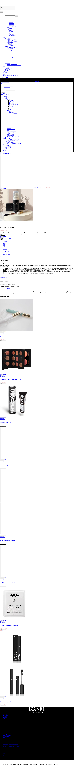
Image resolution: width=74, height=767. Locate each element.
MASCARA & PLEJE (12, 35)
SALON (4, 37)
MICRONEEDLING (10, 56)
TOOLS (6, 36)
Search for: (2, 16)
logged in (8, 288)
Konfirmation (9, 43)
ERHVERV (4, 59)
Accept (1, 766)
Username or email (4, 2)
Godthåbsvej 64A (6, 752)
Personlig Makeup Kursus (12, 64)
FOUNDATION (11, 24)
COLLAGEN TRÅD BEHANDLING (13, 57)
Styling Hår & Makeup (11, 39)
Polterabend (9, 44)
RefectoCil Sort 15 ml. (5, 422)
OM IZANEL (7, 67)
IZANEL (6, 759)
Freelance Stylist (10, 42)
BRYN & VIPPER (10, 48)
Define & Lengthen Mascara (7, 702)
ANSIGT (8, 21)
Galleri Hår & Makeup (11, 45)
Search (3, 92)
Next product (3, 188)
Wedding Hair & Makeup (12, 41)
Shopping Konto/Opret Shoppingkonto (10, 75)
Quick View (2, 333)
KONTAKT (6, 70)
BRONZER (11, 31)
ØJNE (8, 32)
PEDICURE (9, 49)
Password (2, 4)
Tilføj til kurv (3, 235)
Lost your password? (4, 13)
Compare (2, 237)
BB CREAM (11, 22)
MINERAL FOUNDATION (13, 26)
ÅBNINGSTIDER (8, 69)
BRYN (10, 33)
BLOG (4, 71)
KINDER (8, 29)
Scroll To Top (2, 762)
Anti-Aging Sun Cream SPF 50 (8, 583)
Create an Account (10, 14)
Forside (1, 153)
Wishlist (4, 74)
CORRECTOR (11, 34)
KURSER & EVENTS (6, 60)
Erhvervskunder (6, 736)
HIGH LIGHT (11, 25)
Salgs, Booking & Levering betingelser (10, 744)
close (4, 0)
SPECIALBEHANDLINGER (9, 53)
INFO (4, 66)
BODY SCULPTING (10, 55)
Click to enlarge (3, 224)
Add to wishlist (3, 236)
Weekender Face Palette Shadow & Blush (10, 379)
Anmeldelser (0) (6, 251)
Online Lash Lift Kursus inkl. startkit (12, 61)
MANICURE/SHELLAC (11, 50)
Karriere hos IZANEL (7, 735)
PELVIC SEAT (9, 54)
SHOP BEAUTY (5, 18)
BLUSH (10, 30)
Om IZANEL (5, 734)
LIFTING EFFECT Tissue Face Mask (9, 625)
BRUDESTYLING (10, 40)
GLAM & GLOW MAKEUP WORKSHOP (14, 65)
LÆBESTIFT (11, 28)
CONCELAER (11, 23)
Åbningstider (5, 737)
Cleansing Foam (36, 220)
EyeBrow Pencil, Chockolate (7, 540)
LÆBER (8, 27)
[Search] (1, 88)
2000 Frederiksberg (7, 753)
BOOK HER (37, 81)
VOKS (8, 51)
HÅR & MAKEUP (8, 38)
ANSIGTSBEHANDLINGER (12, 47)
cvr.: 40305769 (6, 756)
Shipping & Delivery (6, 254)
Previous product (3, 154)
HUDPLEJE (7, 19)
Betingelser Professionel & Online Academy (11, 746)
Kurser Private (7, 63)
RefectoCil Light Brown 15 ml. (8, 465)
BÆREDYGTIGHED (8, 68)
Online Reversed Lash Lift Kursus (11, 62)
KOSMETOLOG (7, 46)
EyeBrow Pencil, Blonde (37, 187)
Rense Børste (3, 336)
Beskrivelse (5, 249)
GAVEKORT (5, 72)
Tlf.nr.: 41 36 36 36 (6, 755)
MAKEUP (6, 20)
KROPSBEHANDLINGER (11, 52)
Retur (4, 745)
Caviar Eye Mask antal (6, 234)
